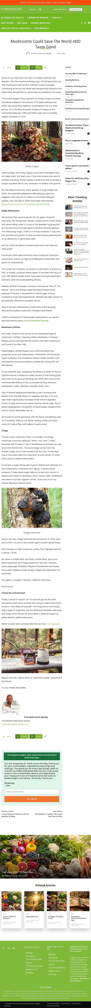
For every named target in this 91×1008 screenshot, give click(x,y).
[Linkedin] (85, 23)
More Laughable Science (77, 140)
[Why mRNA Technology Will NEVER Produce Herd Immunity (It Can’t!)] (68, 214)
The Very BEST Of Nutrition (76, 74)
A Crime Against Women (81, 267)
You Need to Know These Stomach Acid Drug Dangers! (77, 128)
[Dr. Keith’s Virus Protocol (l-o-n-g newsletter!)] (68, 243)
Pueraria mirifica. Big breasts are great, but (80, 236)
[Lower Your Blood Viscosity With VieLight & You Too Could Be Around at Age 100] (68, 251)
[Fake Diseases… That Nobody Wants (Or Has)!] (68, 274)
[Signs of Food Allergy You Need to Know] (68, 260)
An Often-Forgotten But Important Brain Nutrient (81, 229)
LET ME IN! (32, 799)
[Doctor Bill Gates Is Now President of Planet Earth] (68, 221)
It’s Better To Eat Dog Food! (76, 86)
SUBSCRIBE (75, 9)
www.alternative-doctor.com (15, 724)
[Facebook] (81, 23)
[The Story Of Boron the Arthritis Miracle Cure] (68, 207)
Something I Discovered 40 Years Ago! (76, 93)
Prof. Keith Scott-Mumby (42, 54)
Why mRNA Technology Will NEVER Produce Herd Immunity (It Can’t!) (81, 214)
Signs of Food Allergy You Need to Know (81, 259)
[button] (36, 9)
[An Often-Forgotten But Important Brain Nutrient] (68, 229)
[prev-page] (3, 934)
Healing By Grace (72, 80)
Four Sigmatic (52, 624)
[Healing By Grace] (34, 901)
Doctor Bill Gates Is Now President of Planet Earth (81, 221)
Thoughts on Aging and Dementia (74, 101)
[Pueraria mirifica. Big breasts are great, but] (68, 236)
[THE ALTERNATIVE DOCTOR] (11, 9)
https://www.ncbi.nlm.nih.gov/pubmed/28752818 (25, 204)
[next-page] (6, 934)
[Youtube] (89, 23)
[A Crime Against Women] (68, 267)
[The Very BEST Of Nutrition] (45, 857)
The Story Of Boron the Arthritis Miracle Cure (80, 206)
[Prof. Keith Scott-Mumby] (28, 53)
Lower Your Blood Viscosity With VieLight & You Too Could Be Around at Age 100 (81, 252)
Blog (4, 913)
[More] (45, 67)
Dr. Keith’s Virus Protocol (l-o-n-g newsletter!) (81, 243)
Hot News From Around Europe (77, 108)
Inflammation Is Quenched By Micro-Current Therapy (74, 153)
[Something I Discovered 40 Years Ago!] (80, 901)
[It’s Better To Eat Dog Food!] (57, 901)
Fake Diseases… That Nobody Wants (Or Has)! (81, 274)
